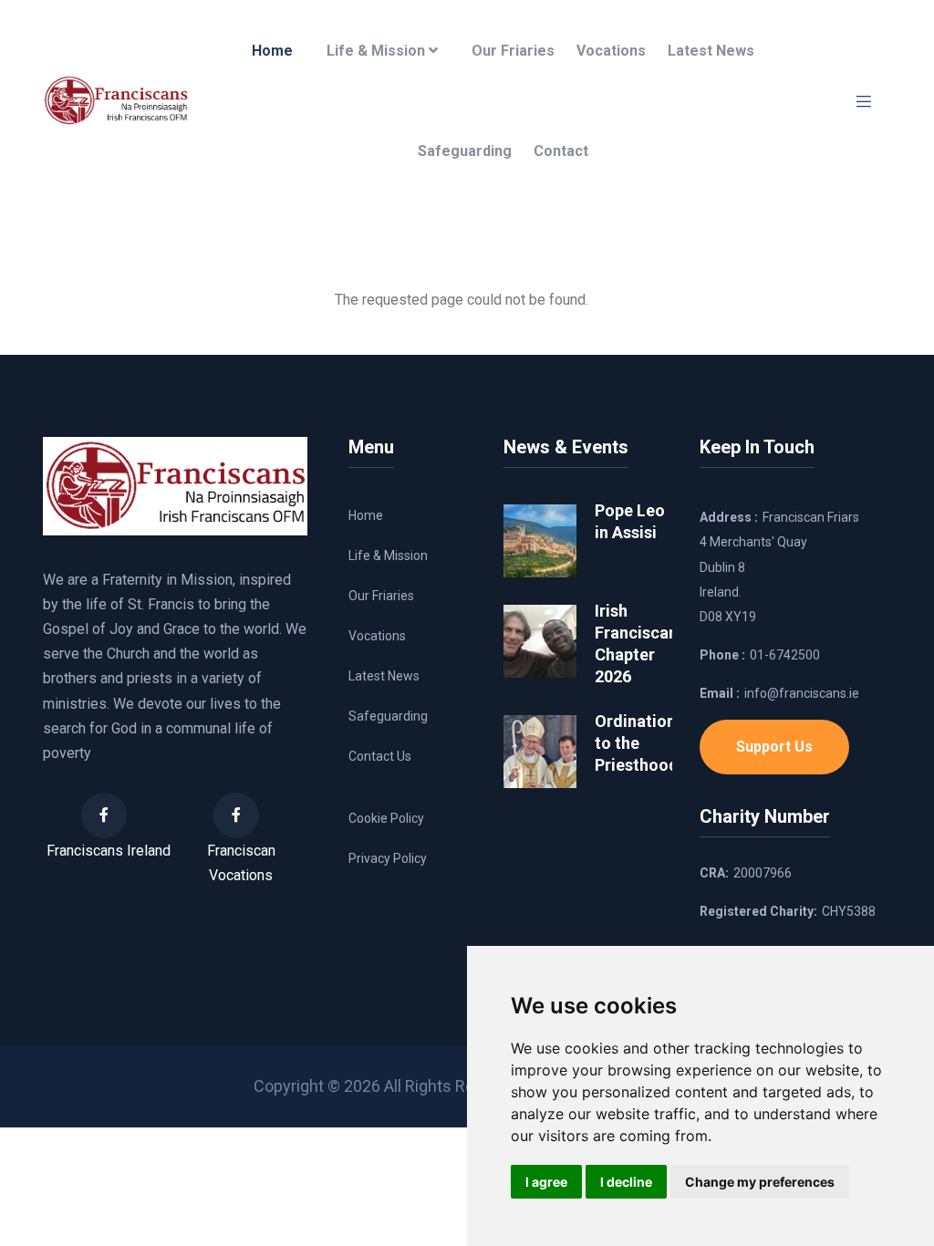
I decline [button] (626, 1181)
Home (272, 50)
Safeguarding (465, 151)
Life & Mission (378, 50)
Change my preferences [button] (760, 1181)
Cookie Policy (386, 818)
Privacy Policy (387, 858)
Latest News (711, 50)
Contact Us (379, 756)
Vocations (611, 50)
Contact (561, 151)
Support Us (774, 746)
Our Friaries (513, 50)
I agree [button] (546, 1181)
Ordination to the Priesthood (637, 742)
